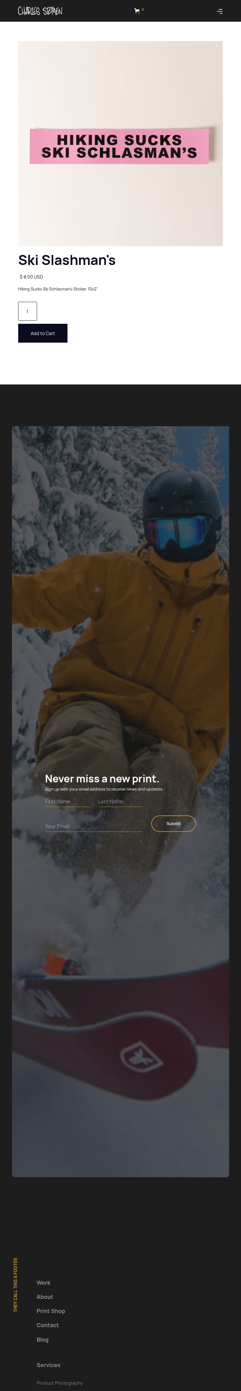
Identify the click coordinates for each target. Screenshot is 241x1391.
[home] (40, 11)
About (45, 1296)
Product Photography (60, 1383)
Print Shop (51, 1311)
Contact (48, 1325)
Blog (43, 1339)
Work (43, 1282)
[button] (140, 11)
